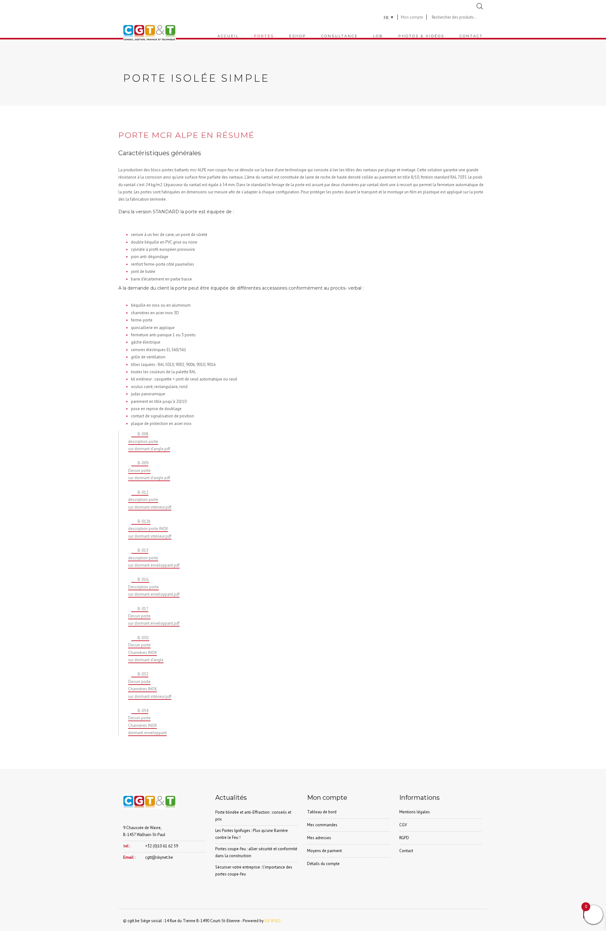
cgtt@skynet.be (159, 857)
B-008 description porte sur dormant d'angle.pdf (149, 441)
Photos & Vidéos (421, 36)
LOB (378, 36)
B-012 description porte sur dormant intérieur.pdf (149, 500)
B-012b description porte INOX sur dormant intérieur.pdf (149, 529)
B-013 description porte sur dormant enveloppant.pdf (154, 558)
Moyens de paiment (324, 850)
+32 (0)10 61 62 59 (161, 846)
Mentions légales (414, 812)
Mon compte (412, 17)
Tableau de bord (321, 812)
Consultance (339, 36)
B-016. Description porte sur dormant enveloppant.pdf (154, 587)
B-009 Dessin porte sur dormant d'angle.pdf (149, 470)
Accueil (228, 36)
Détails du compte (323, 863)
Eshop (297, 36)
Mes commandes (322, 825)
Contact (471, 36)
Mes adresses (319, 837)
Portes (264, 36)
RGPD (404, 837)
